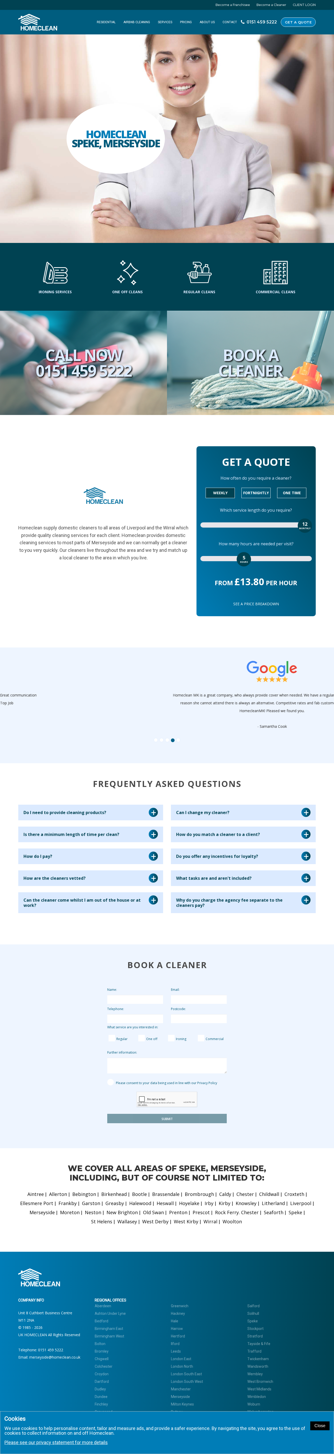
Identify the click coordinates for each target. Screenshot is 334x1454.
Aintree (35, 1194)
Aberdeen (103, 1306)
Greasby (114, 1203)
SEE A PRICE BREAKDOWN (256, 603)
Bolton (100, 1344)
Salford (253, 1306)
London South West (187, 1381)
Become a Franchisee (233, 5)
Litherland (273, 1203)
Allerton (58, 1194)
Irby (209, 1203)
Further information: (122, 1052)
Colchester (103, 1366)
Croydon (102, 1374)
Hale (174, 1321)
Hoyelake (189, 1203)
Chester (245, 1194)
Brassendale (166, 1194)
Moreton (70, 1212)
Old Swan (153, 1212)
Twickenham (258, 1359)
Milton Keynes (182, 1404)
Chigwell (102, 1359)
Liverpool (300, 1203)
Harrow (177, 1329)
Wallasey (127, 1221)
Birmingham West (109, 1336)
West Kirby (186, 1221)
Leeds (176, 1351)
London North (182, 1366)
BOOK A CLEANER (250, 362)
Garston (91, 1203)
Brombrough (199, 1194)
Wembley (255, 1374)
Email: (175, 989)
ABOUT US (207, 22)
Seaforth (273, 1212)
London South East (186, 1374)
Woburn (253, 1404)
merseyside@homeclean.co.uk (54, 1357)
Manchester (181, 1389)
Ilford (175, 1344)
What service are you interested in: (132, 1027)
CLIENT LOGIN (304, 5)
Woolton (232, 1221)
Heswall (165, 1203)
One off (151, 1039)
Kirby (224, 1203)
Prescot (201, 1212)
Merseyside (42, 1212)
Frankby (67, 1203)
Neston (93, 1212)
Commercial (215, 1039)
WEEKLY (220, 492)
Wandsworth (257, 1366)
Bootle (139, 1194)
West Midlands (259, 1389)
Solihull (253, 1313)
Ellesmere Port (36, 1203)
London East (181, 1359)
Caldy (225, 1194)
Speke (295, 1212)
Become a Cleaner (271, 5)
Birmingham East (109, 1329)
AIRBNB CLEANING (136, 22)
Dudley (100, 1389)
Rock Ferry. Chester (237, 1212)
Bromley (102, 1351)
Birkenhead (114, 1194)
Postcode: (178, 1009)
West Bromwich (260, 1381)
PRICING (186, 22)
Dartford (102, 1381)
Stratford (255, 1336)
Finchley (101, 1404)
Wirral (210, 1221)
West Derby (155, 1221)
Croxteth (294, 1194)
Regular (122, 1039)
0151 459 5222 (50, 1349)
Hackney (178, 1313)
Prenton (178, 1212)
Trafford (254, 1351)
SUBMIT (167, 1119)
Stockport (255, 1329)
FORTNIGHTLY (256, 492)
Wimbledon (256, 1397)
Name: (112, 989)
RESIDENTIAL (106, 22)
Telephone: (115, 1009)
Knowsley (246, 1203)
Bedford (101, 1321)
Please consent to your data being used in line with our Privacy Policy (166, 1083)
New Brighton (122, 1212)
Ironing (181, 1039)
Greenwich (179, 1306)
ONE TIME (292, 492)
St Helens (101, 1221)
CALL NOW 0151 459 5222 (84, 362)
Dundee (101, 1397)
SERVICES (165, 22)
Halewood (140, 1203)
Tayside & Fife (258, 1344)
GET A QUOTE (298, 22)
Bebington (84, 1194)
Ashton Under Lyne (110, 1313)
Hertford (178, 1336)
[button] (83, 699)
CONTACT (230, 22)
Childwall (269, 1194)
